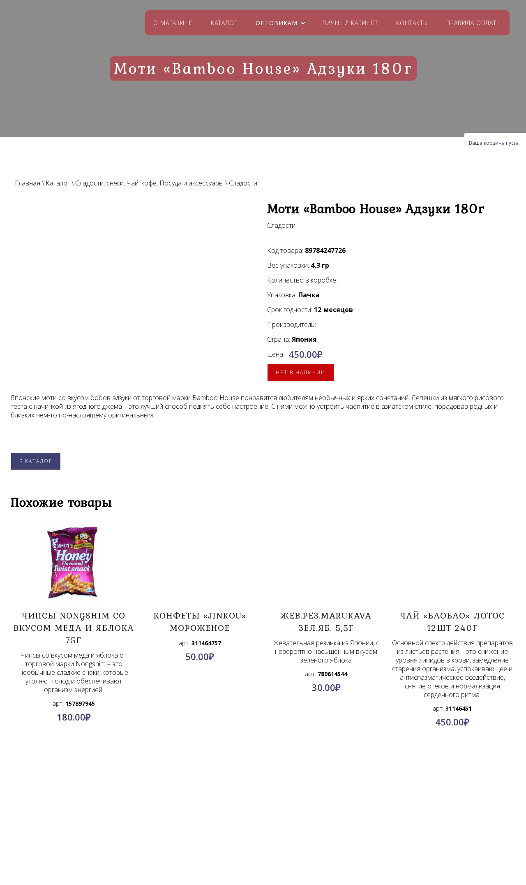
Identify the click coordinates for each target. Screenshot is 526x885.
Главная (27, 183)
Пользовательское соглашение (105, 845)
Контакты (412, 23)
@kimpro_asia (281, 834)
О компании (105, 816)
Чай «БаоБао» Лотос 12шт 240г (452, 621)
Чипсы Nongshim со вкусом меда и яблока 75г (73, 627)
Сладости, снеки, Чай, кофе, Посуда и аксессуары (149, 183)
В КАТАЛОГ (35, 461)
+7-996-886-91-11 (278, 844)
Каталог (224, 23)
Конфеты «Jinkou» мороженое (199, 621)
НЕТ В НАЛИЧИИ (300, 372)
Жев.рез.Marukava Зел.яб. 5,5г (326, 621)
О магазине (173, 23)
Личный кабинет (350, 23)
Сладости (243, 183)
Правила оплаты (473, 23)
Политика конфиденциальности (105, 836)
